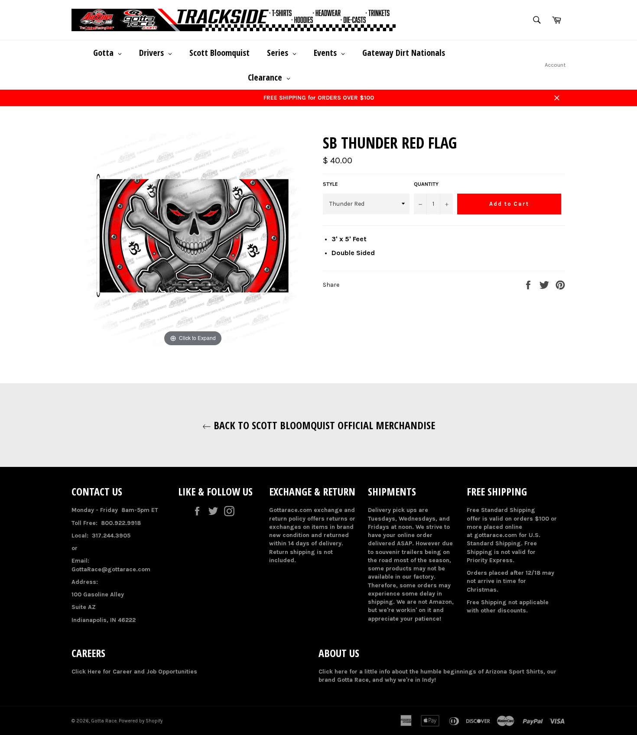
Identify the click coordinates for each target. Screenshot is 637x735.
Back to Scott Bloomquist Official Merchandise (323, 425)
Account (555, 65)
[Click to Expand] (192, 240)
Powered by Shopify (140, 721)
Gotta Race (104, 721)
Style (330, 184)
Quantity (426, 184)
